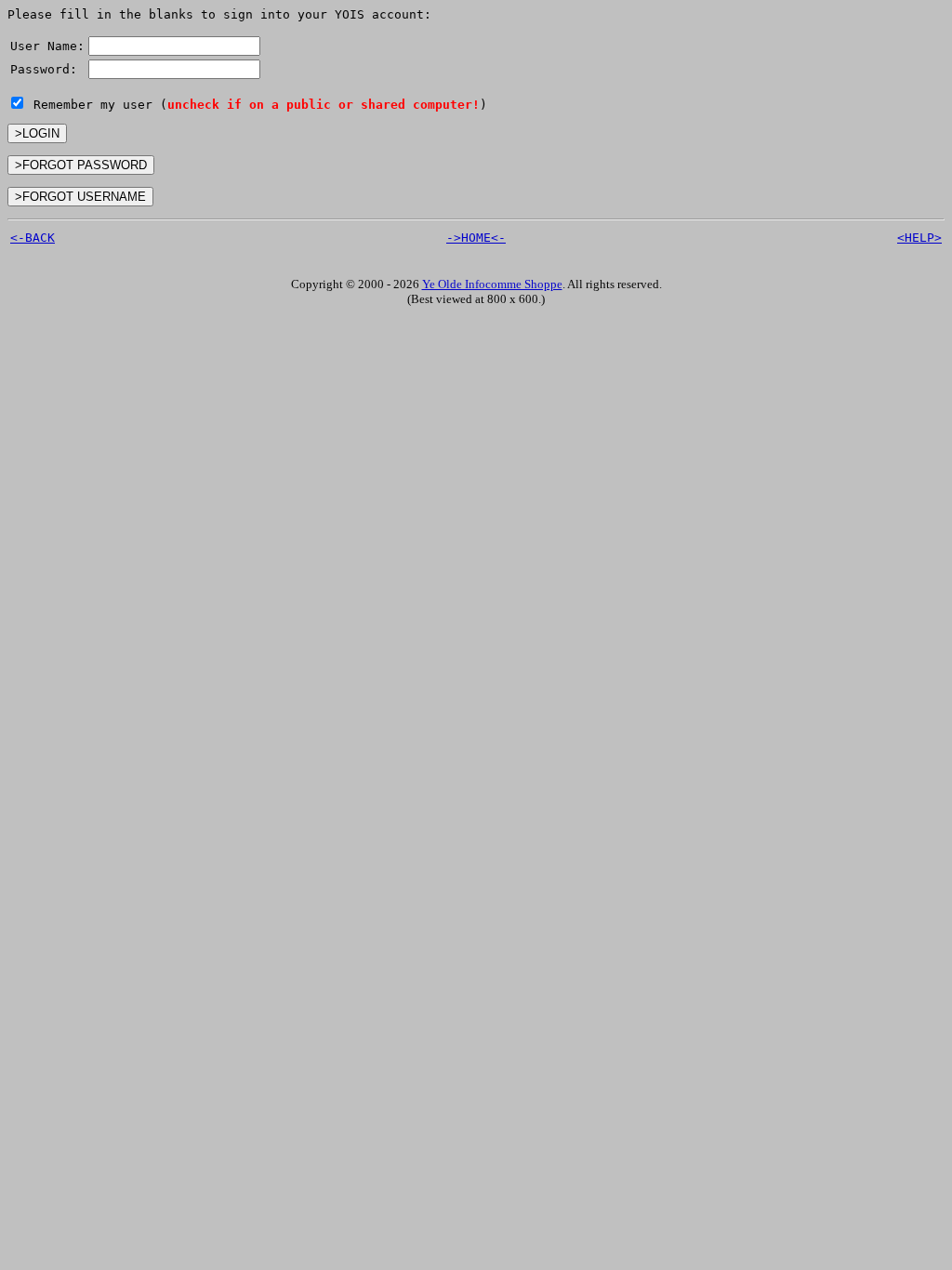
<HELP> (919, 238)
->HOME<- (476, 238)
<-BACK (32, 238)
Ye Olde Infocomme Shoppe (492, 284)
